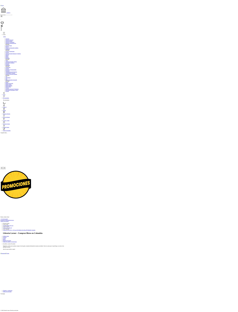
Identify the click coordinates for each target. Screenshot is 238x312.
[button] (39, 29)
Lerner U (8, 12)
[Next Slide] (4, 168)
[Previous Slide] (1, 168)
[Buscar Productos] (1, 16)
